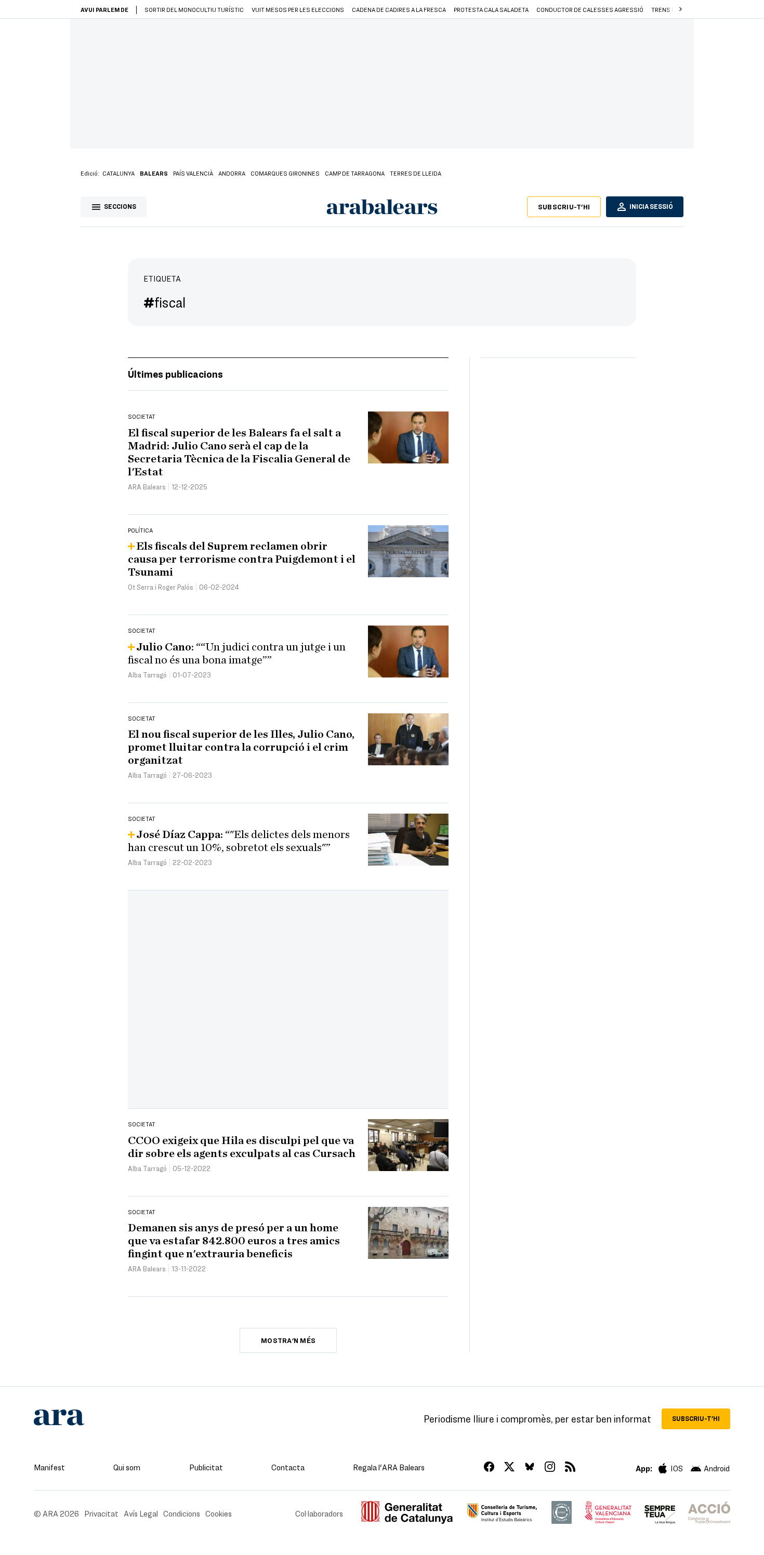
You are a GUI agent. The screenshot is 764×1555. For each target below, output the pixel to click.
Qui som (126, 1467)
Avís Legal (141, 1513)
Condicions (181, 1513)
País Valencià (193, 173)
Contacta (288, 1467)
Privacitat (101, 1513)
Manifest (49, 1467)
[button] (680, 9)
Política (140, 530)
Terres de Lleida (415, 173)
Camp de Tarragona (355, 173)
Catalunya (118, 173)
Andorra (231, 173)
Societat (141, 416)
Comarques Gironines (285, 173)
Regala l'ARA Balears (389, 1467)
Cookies (218, 1513)
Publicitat (206, 1467)
